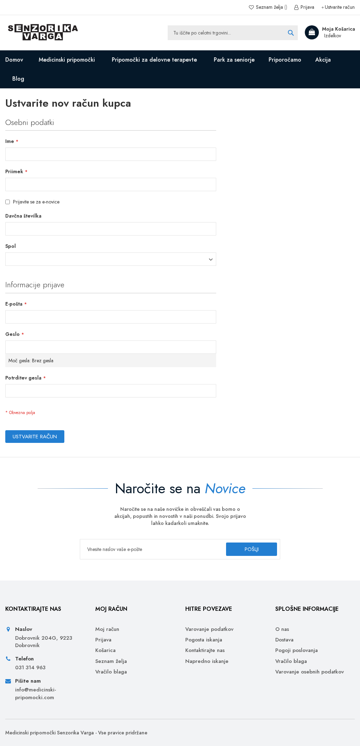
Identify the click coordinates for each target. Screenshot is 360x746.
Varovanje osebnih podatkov (309, 672)
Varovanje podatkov (209, 629)
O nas (282, 629)
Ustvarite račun (340, 7)
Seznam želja (269, 7)
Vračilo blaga (111, 672)
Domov (14, 60)
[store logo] (42, 32)
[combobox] (233, 32)
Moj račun (107, 629)
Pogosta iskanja (203, 640)
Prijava (306, 7)
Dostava (284, 640)
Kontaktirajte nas (205, 650)
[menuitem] (19, 78)
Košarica (105, 650)
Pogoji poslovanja (296, 650)
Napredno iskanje (207, 661)
